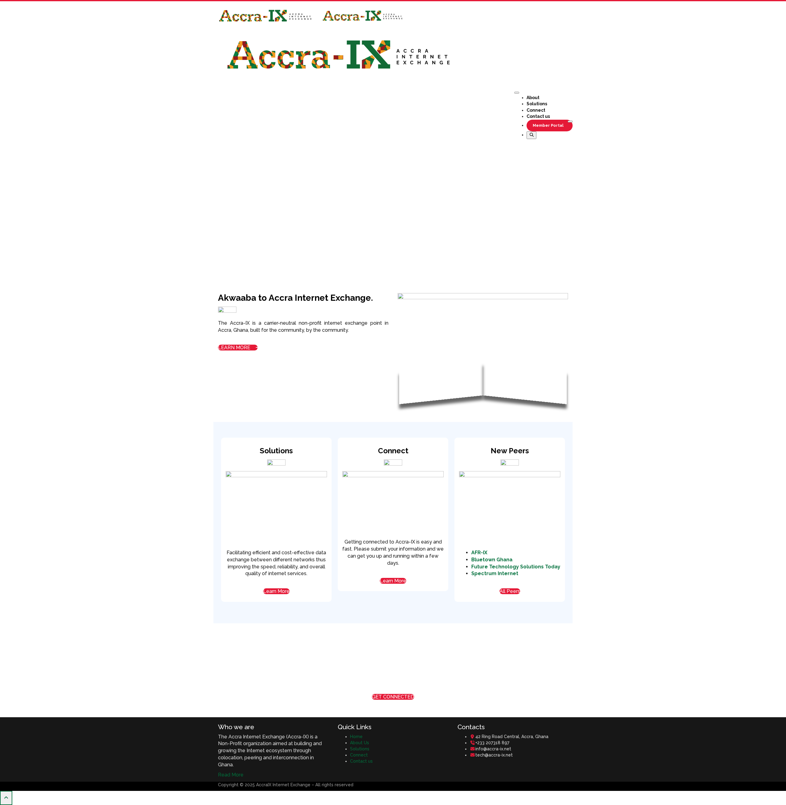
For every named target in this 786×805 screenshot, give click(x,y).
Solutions (537, 103)
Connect (536, 110)
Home (356, 736)
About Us (359, 742)
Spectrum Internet (494, 573)
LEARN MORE (234, 347)
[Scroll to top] (6, 798)
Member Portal (548, 125)
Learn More (276, 591)
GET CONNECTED (393, 697)
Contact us (538, 116)
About (533, 97)
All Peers (510, 591)
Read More (230, 775)
